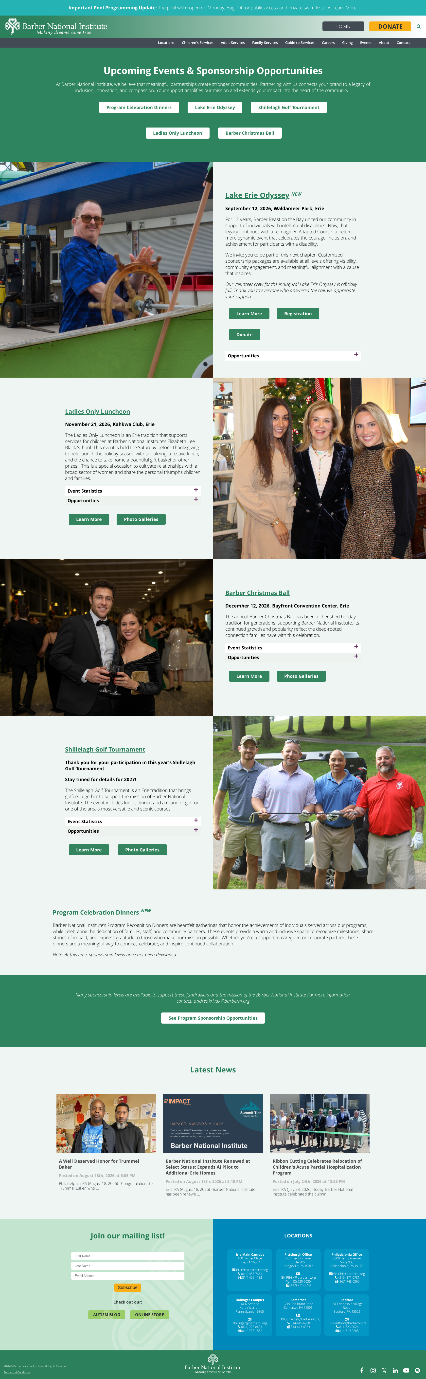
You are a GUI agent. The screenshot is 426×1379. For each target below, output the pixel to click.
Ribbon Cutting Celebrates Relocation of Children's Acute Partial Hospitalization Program (320, 1123)
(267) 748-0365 (348, 1281)
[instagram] (373, 1370)
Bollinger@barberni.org (250, 1323)
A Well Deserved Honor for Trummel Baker (106, 1123)
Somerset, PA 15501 (298, 1307)
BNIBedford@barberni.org (347, 1323)
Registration (298, 313)
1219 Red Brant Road (298, 1304)
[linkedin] (395, 1370)
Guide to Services (300, 42)
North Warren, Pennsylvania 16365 (249, 1309)
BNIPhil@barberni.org (349, 1273)
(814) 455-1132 (251, 1277)
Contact (403, 42)
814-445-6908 (300, 1323)
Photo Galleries (141, 519)
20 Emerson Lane (298, 1258)
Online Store (149, 1314)
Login (343, 26)
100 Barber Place (250, 1258)
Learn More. (345, 7)
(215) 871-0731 (348, 1277)
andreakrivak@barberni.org (222, 1001)
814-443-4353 (300, 1326)
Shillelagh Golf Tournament (289, 107)
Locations (166, 42)
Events (366, 42)
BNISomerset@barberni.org (300, 1319)
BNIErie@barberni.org (252, 1270)
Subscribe (128, 1287)
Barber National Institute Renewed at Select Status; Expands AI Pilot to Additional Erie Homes (213, 1123)
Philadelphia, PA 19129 (346, 1266)
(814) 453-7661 (251, 1273)
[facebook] (362, 1370)
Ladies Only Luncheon (177, 133)
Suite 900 (346, 1262)
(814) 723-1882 (251, 1330)
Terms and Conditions (17, 1372)
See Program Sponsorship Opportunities (213, 1018)
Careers (328, 42)
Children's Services (197, 42)
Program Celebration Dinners (139, 107)
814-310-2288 (348, 1330)
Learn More (249, 313)
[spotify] (417, 1370)
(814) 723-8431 (251, 1326)
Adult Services (233, 42)
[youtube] (406, 1370)
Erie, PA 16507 (250, 1262)
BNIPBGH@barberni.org (298, 1277)
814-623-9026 (348, 1326)
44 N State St (250, 1304)
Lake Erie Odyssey (215, 107)
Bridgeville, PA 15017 (298, 1266)
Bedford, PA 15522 (347, 1311)
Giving (347, 42)
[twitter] (384, 1370)
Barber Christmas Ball (250, 133)
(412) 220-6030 (300, 1281)
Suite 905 (298, 1262)
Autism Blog (106, 1314)
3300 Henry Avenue (347, 1258)
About (384, 42)
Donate (390, 26)
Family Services (265, 42)
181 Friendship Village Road (347, 1306)
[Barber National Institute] (56, 26)
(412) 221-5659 (300, 1285)
